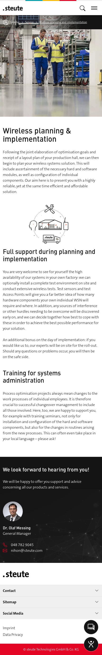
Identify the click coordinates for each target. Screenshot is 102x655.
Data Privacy (13, 634)
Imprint (9, 627)
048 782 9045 (22, 544)
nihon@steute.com (26, 550)
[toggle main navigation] (82, 8)
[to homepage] (13, 8)
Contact (9, 590)
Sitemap (9, 601)
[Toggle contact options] (91, 627)
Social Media (13, 613)
